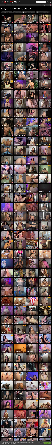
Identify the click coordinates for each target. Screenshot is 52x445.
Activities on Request (43, 12)
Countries (17, 12)
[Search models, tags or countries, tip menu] (50, 5)
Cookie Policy (13, 443)
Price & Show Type (29, 12)
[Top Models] (19, 2)
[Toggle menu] (2, 2)
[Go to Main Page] (10, 2)
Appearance (6, 12)
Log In (48, 1)
